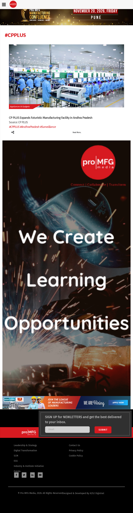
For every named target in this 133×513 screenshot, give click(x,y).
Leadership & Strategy (25, 445)
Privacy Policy (76, 450)
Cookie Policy (76, 455)
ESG (16, 461)
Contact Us (74, 445)
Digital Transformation (25, 450)
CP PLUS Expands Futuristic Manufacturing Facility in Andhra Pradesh (50, 118)
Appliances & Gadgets (20, 106)
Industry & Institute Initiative (29, 466)
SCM (16, 455)
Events (17, 471)
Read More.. (77, 132)
